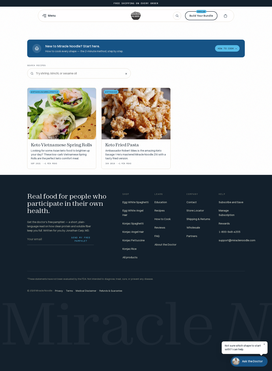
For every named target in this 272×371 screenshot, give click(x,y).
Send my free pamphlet (80, 239)
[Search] (177, 16)
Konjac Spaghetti (133, 223)
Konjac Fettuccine (133, 240)
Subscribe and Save (231, 202)
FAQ (157, 236)
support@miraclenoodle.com (237, 240)
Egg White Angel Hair (132, 212)
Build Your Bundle (201, 14)
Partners (192, 236)
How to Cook (163, 219)
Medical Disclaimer (86, 290)
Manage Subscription (226, 212)
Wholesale (193, 227)
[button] (225, 16)
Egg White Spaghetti (135, 202)
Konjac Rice (129, 249)
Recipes (160, 210)
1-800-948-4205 (229, 232)
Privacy (59, 290)
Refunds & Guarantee (110, 290)
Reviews (160, 227)
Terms (69, 290)
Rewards (224, 223)
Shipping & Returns (198, 219)
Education (161, 202)
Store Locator (195, 210)
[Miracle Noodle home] (136, 16)
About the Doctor (165, 244)
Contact (192, 202)
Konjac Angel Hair (133, 232)
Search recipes (36, 65)
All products (129, 257)
